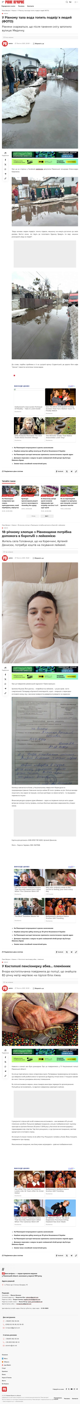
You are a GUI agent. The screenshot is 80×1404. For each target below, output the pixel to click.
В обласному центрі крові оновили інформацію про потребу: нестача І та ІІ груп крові (49, 503)
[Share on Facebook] (5, 160)
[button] (3, 2)
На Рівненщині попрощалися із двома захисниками (33, 447)
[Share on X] (5, 164)
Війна (4, 495)
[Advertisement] (45, 254)
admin (11, 43)
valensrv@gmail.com (32, 1297)
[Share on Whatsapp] (5, 169)
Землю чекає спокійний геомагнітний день (30, 463)
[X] (69, 1389)
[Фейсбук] (66, 1389)
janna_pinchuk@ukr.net (35, 1301)
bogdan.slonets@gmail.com (32, 1299)
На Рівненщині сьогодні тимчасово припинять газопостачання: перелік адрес (43, 454)
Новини (6, 13)
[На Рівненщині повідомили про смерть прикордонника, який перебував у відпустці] (11, 491)
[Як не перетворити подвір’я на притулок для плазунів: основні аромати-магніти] (69, 491)
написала (39, 169)
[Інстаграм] (74, 1389)
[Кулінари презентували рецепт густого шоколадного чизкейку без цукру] (30, 491)
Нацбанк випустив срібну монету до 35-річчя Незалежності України (39, 451)
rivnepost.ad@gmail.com (23, 1304)
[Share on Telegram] (5, 173)
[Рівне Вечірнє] (18, 2)
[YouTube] (71, 1389)
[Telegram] (77, 1389)
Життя (24, 495)
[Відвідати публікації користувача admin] (5, 44)
